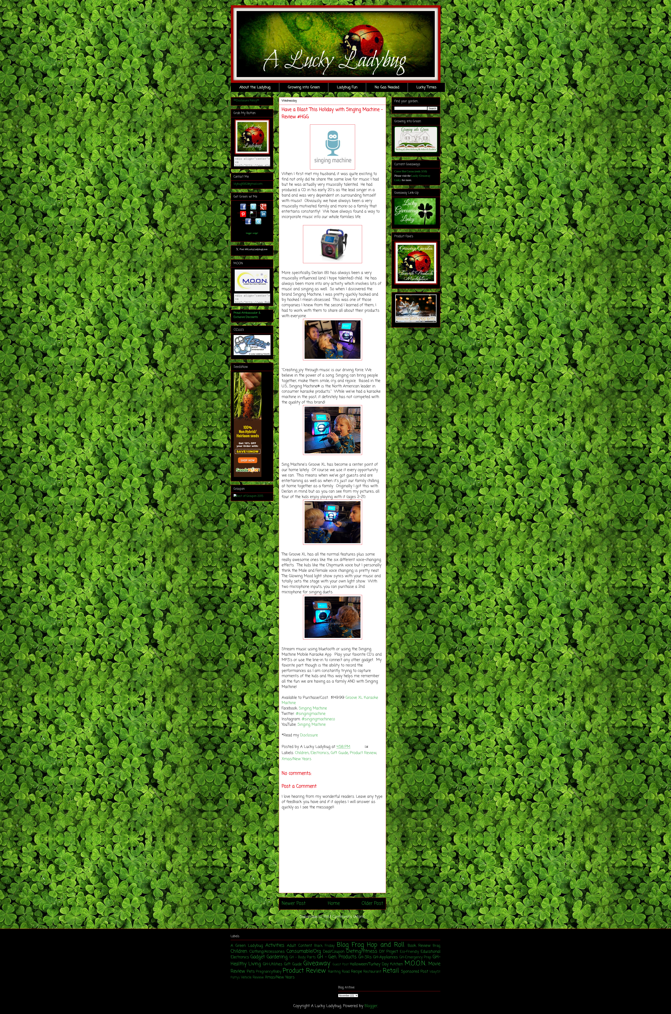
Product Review (363, 753)
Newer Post (294, 903)
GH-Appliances (385, 957)
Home (334, 903)
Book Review (419, 946)
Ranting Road (339, 971)
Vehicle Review (252, 977)
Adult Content (299, 946)
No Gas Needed (387, 87)
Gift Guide (339, 753)
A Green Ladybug (247, 946)
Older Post (372, 903)
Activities (274, 945)
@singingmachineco (319, 719)
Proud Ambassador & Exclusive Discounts (247, 315)
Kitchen (396, 964)
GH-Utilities (272, 964)
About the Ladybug (254, 87)
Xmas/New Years (296, 759)
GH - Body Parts (302, 957)
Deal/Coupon (333, 952)
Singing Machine (313, 708)
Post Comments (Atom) (344, 917)
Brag (436, 945)
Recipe (356, 972)
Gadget (257, 957)
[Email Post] (365, 747)
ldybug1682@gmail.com (248, 184)
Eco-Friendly (409, 951)
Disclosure (309, 735)
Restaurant (372, 971)
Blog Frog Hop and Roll (371, 945)
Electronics (320, 753)
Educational (430, 952)
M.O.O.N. (415, 963)
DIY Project (388, 952)
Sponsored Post (414, 972)
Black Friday (324, 945)
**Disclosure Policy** (246, 101)
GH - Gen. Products (336, 957)
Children (302, 753)
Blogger (371, 1006)
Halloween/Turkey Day (369, 964)
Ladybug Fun (347, 87)
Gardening (277, 957)
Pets (251, 972)
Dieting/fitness (361, 951)
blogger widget (252, 233)
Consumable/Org (304, 951)
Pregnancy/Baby (268, 971)
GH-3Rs (365, 957)
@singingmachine (311, 714)
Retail (391, 971)
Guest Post (341, 964)
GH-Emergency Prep (415, 957)
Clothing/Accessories (267, 952)
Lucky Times (426, 87)
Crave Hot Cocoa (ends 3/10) (410, 171)
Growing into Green (304, 87)
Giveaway (316, 963)
